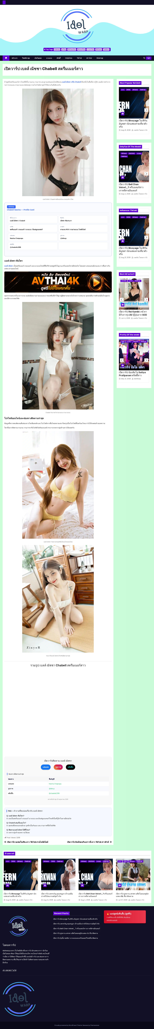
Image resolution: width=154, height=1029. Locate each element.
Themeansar (94, 1025)
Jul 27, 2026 (123, 900)
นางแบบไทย (90, 49)
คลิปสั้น (70, 767)
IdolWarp (137, 379)
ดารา (123, 90)
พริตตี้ (59, 58)
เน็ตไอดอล (99, 49)
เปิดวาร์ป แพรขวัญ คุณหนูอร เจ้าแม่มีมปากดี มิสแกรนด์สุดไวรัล (57, 895)
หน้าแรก (14, 58)
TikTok (79, 58)
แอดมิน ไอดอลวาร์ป (140, 130)
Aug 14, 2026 (48, 900)
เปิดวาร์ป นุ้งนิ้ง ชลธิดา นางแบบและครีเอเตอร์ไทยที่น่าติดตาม (75, 938)
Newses (85, 1025)
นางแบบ (49, 58)
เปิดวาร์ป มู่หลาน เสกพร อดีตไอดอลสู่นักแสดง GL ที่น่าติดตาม (132, 895)
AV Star (89, 58)
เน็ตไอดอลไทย (72, 49)
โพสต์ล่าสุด (26, 58)
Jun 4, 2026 (126, 318)
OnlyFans (68, 58)
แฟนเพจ (46, 767)
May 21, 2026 (126, 379)
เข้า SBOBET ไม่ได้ (9, 970)
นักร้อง (125, 861)
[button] (144, 58)
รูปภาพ (58, 767)
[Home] (6, 58)
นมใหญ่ (64, 49)
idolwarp (57, 49)
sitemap (100, 58)
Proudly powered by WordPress (66, 1025)
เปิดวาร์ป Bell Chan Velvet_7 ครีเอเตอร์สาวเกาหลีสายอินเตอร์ (131, 187)
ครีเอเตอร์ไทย (81, 49)
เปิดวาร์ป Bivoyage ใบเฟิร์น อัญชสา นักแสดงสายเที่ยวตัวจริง (133, 123)
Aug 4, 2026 (126, 194)
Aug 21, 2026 (126, 130)
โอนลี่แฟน (106, 49)
